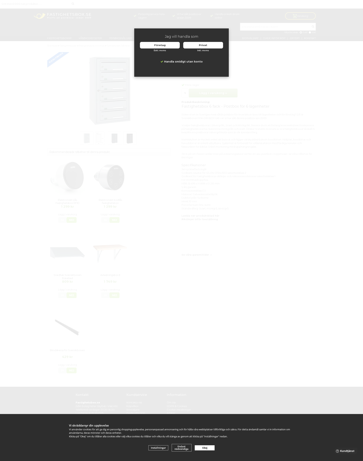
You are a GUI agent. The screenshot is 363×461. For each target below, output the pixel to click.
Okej (204, 447)
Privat (203, 45)
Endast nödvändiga (181, 448)
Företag (160, 45)
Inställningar (158, 447)
